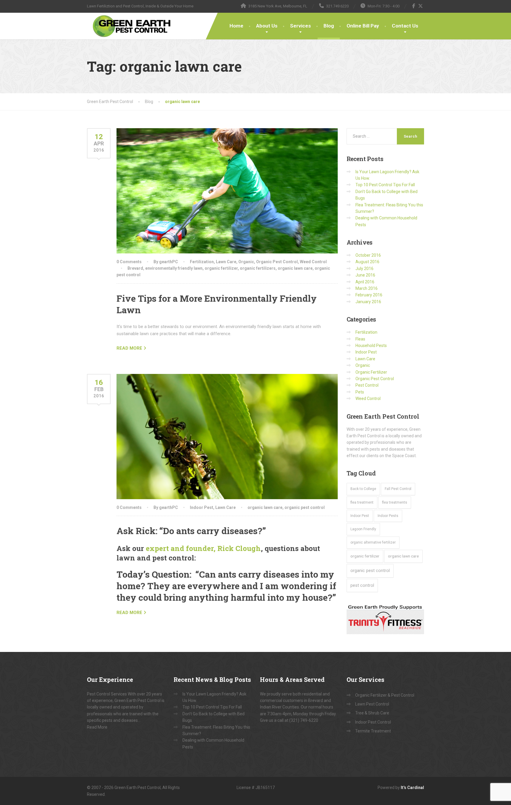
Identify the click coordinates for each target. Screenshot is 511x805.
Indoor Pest (201, 507)
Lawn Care (226, 261)
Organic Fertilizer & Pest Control (384, 695)
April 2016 (364, 281)
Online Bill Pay (363, 26)
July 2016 (364, 268)
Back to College (363, 489)
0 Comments (129, 261)
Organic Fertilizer (371, 372)
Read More (97, 727)
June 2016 (365, 275)
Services (300, 26)
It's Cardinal (412, 787)
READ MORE (129, 348)
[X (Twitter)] (420, 6)
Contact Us (405, 26)
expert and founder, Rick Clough (203, 548)
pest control (362, 585)
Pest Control (367, 385)
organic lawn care (295, 268)
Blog (329, 26)
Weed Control (313, 261)
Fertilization (202, 261)
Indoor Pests (388, 516)
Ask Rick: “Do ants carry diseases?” (191, 530)
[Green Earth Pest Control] (132, 26)
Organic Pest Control (277, 261)
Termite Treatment (373, 731)
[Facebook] (413, 6)
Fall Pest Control (398, 489)
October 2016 (368, 255)
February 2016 (368, 295)
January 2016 (368, 301)
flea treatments (394, 502)
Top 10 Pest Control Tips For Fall (385, 184)
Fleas (360, 339)
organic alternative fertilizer (373, 542)
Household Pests (371, 345)
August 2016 (367, 261)
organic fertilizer (221, 268)
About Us (266, 26)
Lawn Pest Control (372, 704)
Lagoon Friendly (363, 529)
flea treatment (361, 502)
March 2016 (366, 288)
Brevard (135, 268)
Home (236, 26)
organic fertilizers (258, 268)
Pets (359, 392)
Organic (246, 261)
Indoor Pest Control (373, 722)
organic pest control (304, 507)
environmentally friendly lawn (174, 268)
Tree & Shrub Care (372, 713)
